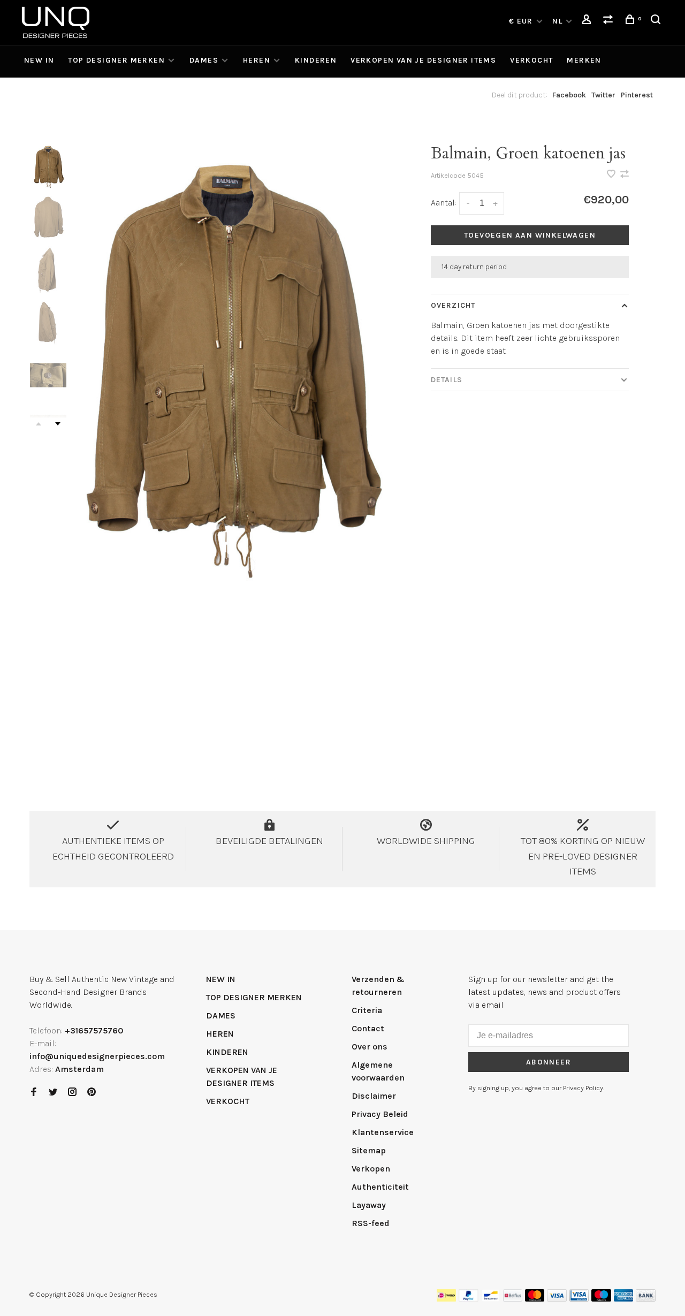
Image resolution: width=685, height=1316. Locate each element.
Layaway (369, 1205)
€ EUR (522, 21)
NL (557, 21)
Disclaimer (374, 1096)
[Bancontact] (490, 1299)
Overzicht (453, 305)
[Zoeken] (657, 21)
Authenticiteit (380, 1187)
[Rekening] (588, 21)
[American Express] (624, 1299)
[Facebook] (33, 1092)
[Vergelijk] (609, 21)
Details (446, 379)
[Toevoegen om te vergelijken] (624, 175)
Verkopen (371, 1168)
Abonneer (548, 1062)
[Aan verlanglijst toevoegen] (612, 175)
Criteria (367, 1010)
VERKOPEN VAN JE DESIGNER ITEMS (423, 60)
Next (57, 424)
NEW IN (39, 60)
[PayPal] (468, 1299)
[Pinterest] (91, 1092)
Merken (584, 60)
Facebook (569, 95)
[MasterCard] (535, 1299)
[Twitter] (53, 1092)
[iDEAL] (446, 1299)
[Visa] (557, 1299)
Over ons (369, 1046)
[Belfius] (512, 1299)
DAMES (203, 60)
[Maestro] (601, 1299)
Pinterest (637, 95)
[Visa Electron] (579, 1299)
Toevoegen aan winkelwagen (530, 235)
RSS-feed (371, 1223)
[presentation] (48, 166)
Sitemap (369, 1150)
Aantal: (443, 202)
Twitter (603, 95)
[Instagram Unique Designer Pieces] (72, 1092)
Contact (368, 1028)
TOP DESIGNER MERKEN (116, 60)
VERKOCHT (531, 60)
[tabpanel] (229, 364)
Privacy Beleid (380, 1114)
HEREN (256, 60)
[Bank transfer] (646, 1299)
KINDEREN (316, 60)
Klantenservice (383, 1132)
